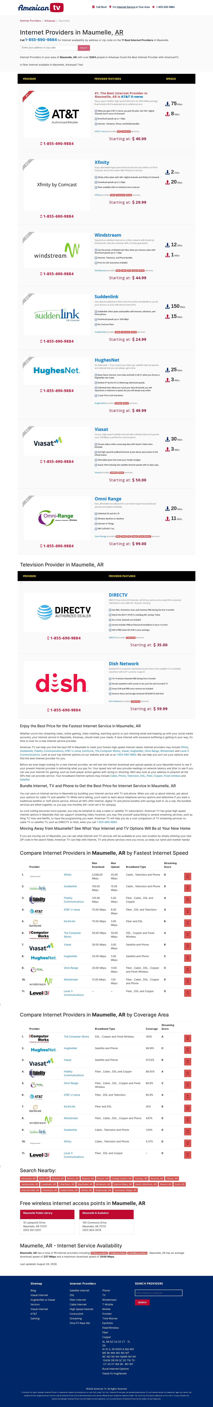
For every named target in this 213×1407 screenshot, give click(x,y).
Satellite (24, 779)
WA (117, 1364)
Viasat (101, 429)
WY (131, 1364)
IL (110, 1349)
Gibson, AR (172, 1178)
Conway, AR (141, 1178)
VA (109, 1364)
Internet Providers (30, 20)
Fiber (149, 775)
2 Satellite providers (137, 1253)
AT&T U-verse (132, 96)
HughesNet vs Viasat (43, 1299)
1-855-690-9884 (165, 7)
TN (129, 1360)
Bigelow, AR (88, 1178)
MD (132, 1349)
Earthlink (107, 1323)
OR (112, 1360)
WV (127, 1364)
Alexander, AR (28, 1178)
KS (116, 1349)
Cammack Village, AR (125, 1190)
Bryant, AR (102, 1178)
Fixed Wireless (110, 1327)
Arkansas (49, 20)
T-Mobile (107, 1304)
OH (105, 1360)
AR (107, 1341)
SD (124, 1360)
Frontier (107, 1313)
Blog (33, 1290)
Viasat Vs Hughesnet (114, 1373)
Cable (113, 775)
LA (122, 1349)
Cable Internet (78, 1304)
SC (120, 1360)
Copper (158, 775)
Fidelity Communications (48, 750)
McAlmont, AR (103, 1184)
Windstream (108, 235)
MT (127, 1353)
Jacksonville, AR (29, 1184)
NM (125, 1356)
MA (127, 1349)
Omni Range (108, 499)
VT (113, 1364)
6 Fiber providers (99, 1253)
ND (109, 1356)
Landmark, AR (48, 1184)
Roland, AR (165, 1184)
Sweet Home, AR (69, 1190)
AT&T (34, 1313)
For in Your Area (131, 7)
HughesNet (107, 360)
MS (123, 1353)
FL (129, 1341)
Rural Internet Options (115, 1368)
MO (118, 1353)
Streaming (76, 1318)
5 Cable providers (117, 1253)
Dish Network (124, 664)
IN (113, 1349)
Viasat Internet (39, 1295)
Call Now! (101, 7)
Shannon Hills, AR (30, 1190)
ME (104, 1353)
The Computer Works (107, 750)
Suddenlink (106, 296)
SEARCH (142, 1302)
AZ (111, 1341)
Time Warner (110, 1318)
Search (83, 47)
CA (115, 1341)
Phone (122, 775)
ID (106, 1349)
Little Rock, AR (66, 1184)
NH (117, 1356)
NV (130, 1356)
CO (119, 1341)
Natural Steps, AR (123, 1184)
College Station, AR (121, 1178)
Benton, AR (72, 1178)
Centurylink (76, 1313)
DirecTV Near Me (80, 1323)
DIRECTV (118, 595)
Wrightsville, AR (103, 1190)
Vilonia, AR (86, 1190)
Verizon (35, 1304)
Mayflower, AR (85, 1184)
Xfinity (102, 162)
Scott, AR (179, 1184)
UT (105, 1364)
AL (103, 1341)
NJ (121, 1356)
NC (104, 1356)
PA (116, 1360)
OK (108, 1360)
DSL (142, 775)
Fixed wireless (172, 775)
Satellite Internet (79, 1290)
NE (113, 1356)
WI (121, 1364)
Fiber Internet (78, 1299)
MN (113, 1353)
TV (104, 1295)
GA (104, 1345)
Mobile (106, 1309)
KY (119, 1349)
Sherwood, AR (50, 1190)
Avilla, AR (43, 1178)
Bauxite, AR (58, 1178)
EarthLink (88, 750)
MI (108, 1353)
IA (103, 1349)
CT (123, 1341)
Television (133, 775)
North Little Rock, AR (146, 1184)
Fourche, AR (157, 1178)
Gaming (35, 1318)
